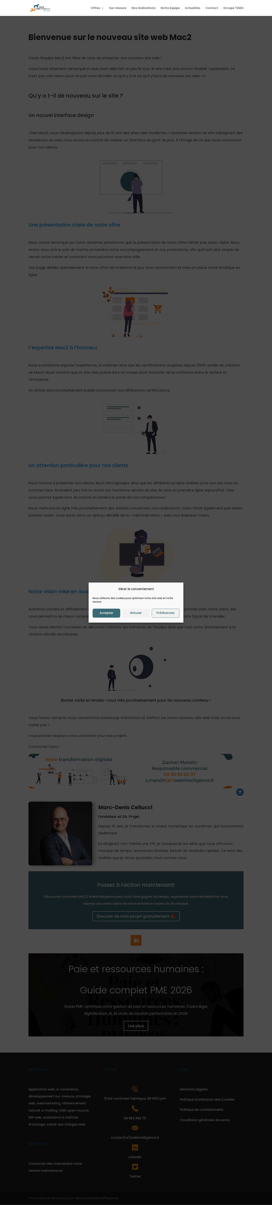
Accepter (106, 613)
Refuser (136, 613)
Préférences (166, 613)
